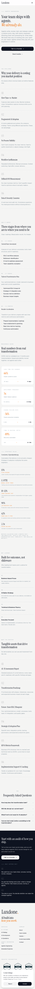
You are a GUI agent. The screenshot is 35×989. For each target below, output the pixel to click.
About (21, 930)
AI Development (5, 935)
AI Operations (5, 938)
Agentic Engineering (6, 946)
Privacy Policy (17, 979)
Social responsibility (24, 939)
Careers (22, 936)
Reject (10, 984)
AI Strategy (4, 932)
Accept (25, 984)
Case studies (23, 933)
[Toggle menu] (32, 2)
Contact (21, 942)
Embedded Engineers (7, 949)
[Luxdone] (5, 3)
